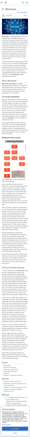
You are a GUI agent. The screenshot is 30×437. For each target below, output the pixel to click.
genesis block (14, 229)
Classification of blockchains (11, 369)
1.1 (9, 397)
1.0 (7, 397)
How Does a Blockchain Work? (12, 381)
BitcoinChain (7, 365)
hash (13, 188)
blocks (3, 71)
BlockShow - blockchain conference (13, 375)
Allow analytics (15, 428)
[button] (27, 2)
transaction (12, 40)
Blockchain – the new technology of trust (14, 387)
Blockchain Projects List (10, 367)
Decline (15, 433)
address (8, 53)
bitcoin (7, 40)
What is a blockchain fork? (13, 403)
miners (8, 63)
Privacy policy (6, 424)
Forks (3, 270)
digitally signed (23, 105)
